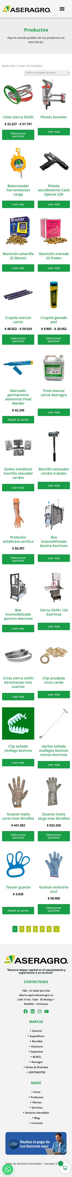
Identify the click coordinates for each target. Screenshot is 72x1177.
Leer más (54, 132)
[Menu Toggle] (62, 8)
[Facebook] (25, 1011)
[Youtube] (46, 1011)
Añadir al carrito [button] (18, 420)
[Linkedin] (32, 1011)
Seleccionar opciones (18, 134)
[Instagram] (39, 1011)
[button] (7, 1169)
